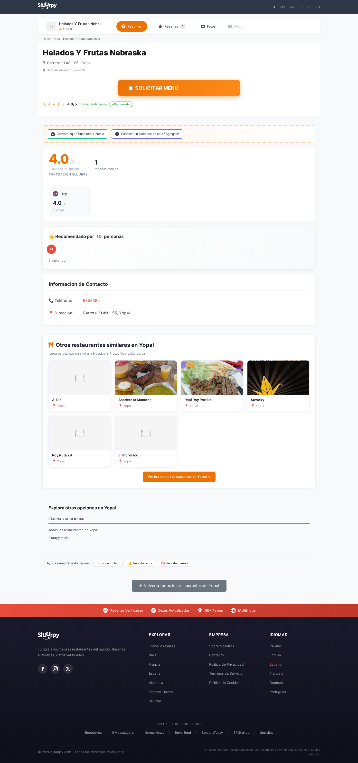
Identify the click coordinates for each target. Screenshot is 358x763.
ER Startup (241, 732)
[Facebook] (42, 669)
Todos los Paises (162, 646)
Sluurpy (155, 701)
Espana (154, 673)
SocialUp (266, 732)
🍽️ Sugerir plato (108, 563)
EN (282, 7)
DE (309, 7)
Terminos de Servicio (225, 673)
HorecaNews (154, 732)
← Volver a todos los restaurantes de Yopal (179, 585)
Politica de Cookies (224, 683)
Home (47, 39)
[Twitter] (68, 669)
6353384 (91, 300)
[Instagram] (55, 669)
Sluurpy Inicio (58, 538)
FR (300, 7)
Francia (154, 664)
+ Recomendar (121, 104)
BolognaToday (212, 732)
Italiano (275, 646)
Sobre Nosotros (221, 646)
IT (274, 7)
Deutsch (276, 683)
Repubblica (93, 732)
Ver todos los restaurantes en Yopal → (179, 476)
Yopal (57, 39)
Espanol (276, 664)
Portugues (278, 692)
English (275, 655)
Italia (152, 655)
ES (292, 7)
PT (318, 7)
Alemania (156, 683)
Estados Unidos (161, 692)
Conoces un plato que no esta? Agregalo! (150, 134)
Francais (276, 673)
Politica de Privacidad (226, 664)
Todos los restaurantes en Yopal (73, 530)
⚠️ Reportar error (140, 563)
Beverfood (183, 732)
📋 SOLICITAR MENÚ (153, 88)
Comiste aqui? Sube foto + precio (80, 134)
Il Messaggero (123, 732)
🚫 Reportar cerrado (175, 563)
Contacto (216, 655)
